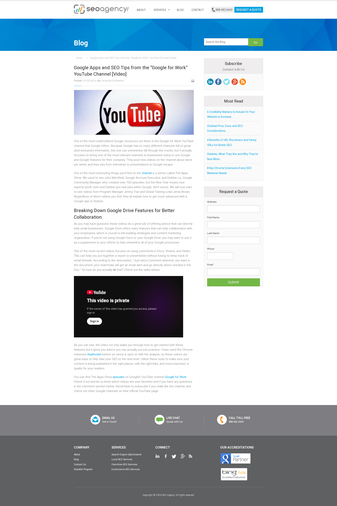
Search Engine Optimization (127, 454)
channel (147, 173)
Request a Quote (248, 9)
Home (79, 57)
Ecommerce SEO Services (126, 469)
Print (192, 80)
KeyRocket (94, 354)
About (141, 10)
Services (160, 10)
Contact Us (80, 464)
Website (211, 201)
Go (256, 42)
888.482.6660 (224, 9)
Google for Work (175, 377)
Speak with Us (174, 419)
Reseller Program (83, 469)
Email (210, 264)
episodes (118, 377)
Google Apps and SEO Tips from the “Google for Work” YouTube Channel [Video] (133, 57)
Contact (198, 10)
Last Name (213, 233)
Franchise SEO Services (124, 464)
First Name (213, 217)
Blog (180, 10)
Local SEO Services (122, 459)
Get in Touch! (109, 419)
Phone (210, 248)
